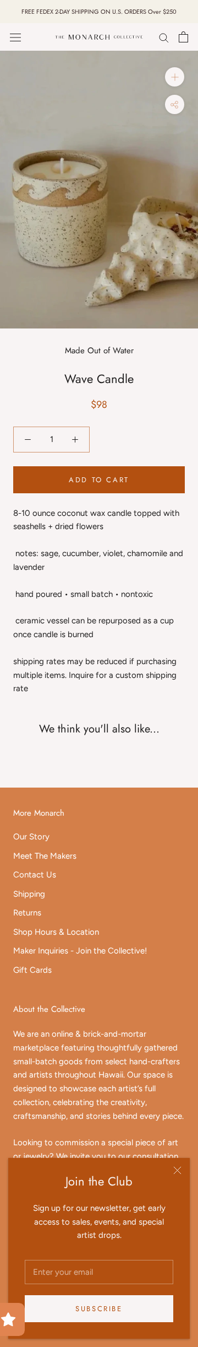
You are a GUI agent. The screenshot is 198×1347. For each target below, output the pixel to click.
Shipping (29, 894)
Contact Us (34, 875)
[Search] (164, 37)
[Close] (177, 1170)
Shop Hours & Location (56, 932)
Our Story (31, 837)
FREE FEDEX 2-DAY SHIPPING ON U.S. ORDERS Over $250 (99, 11)
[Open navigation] (15, 37)
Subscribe (98, 1308)
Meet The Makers (44, 856)
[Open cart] (183, 36)
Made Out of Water (99, 350)
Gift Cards (32, 970)
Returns (27, 913)
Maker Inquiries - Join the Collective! (80, 951)
